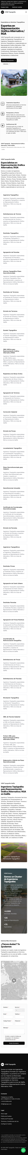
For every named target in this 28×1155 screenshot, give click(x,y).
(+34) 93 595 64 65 (6, 1101)
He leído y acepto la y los (13, 1038)
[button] (14, 980)
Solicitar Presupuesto (8, 60)
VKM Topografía (10, 12)
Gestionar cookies (17, 7)
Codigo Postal (7, 1021)
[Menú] (26, 12)
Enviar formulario (14, 1043)
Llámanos (5, 64)
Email (5, 1014)
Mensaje (6, 1027)
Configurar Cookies (6, 1124)
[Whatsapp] (23, 1150)
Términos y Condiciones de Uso (10, 1121)
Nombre (5, 1007)
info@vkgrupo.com (6, 1104)
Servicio (17, 1007)
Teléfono (17, 1014)
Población (18, 1021)
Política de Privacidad (7, 1118)
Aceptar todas (4, 7)
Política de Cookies (6, 1116)
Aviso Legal (4, 1113)
